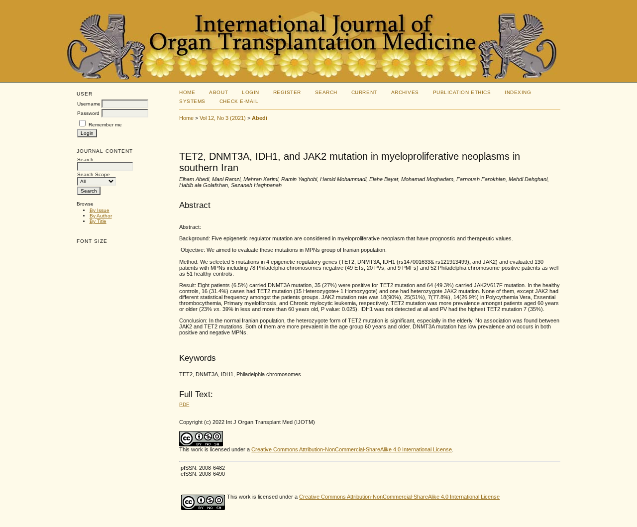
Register (287, 92)
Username (89, 103)
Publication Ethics (462, 92)
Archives (405, 92)
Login (250, 92)
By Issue (99, 210)
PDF (184, 404)
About (218, 92)
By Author (101, 215)
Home (187, 92)
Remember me (105, 124)
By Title (98, 221)
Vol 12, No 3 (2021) (223, 118)
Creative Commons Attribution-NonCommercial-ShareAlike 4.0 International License (351, 449)
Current (364, 92)
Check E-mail (238, 101)
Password (88, 113)
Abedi (259, 118)
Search (326, 92)
